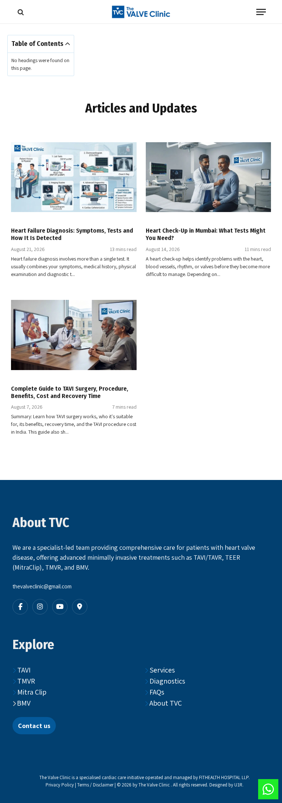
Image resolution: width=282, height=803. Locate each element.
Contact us (34, 725)
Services (161, 670)
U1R (238, 785)
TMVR (25, 681)
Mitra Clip (31, 692)
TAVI (23, 670)
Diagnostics (166, 681)
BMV (23, 703)
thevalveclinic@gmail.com (42, 586)
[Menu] (261, 12)
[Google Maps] (79, 606)
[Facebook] (20, 606)
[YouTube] (60, 606)
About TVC (165, 703)
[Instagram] (40, 606)
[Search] (20, 12)
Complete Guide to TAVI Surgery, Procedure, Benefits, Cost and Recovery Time (69, 392)
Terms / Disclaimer (96, 785)
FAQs (156, 692)
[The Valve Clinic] (141, 12)
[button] (67, 44)
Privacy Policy (60, 785)
